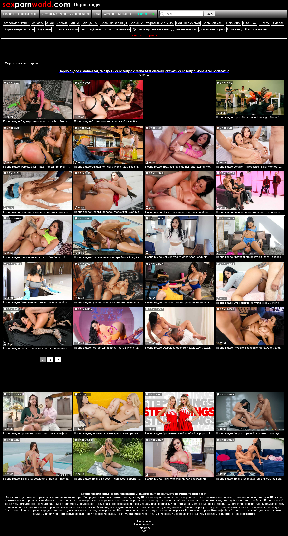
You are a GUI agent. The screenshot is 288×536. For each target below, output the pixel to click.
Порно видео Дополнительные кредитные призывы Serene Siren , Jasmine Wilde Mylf (108, 433)
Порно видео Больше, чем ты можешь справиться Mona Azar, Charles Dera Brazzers (37, 348)
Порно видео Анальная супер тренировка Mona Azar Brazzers (179, 302)
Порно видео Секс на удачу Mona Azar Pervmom (176, 256)
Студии (109, 13)
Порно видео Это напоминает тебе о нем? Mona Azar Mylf (250, 302)
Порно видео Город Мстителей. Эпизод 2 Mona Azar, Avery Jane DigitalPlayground (250, 117)
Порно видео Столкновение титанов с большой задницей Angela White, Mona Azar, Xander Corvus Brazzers (108, 121)
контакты (211, 513)
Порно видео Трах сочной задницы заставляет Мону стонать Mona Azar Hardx (179, 166)
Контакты (124, 13)
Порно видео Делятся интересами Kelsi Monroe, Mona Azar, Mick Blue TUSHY (250, 166)
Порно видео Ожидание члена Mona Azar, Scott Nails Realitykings (108, 166)
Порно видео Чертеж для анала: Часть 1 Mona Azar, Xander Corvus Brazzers (108, 347)
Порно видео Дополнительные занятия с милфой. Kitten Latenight (37, 433)
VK (153, 13)
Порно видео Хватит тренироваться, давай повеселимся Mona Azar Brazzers (250, 256)
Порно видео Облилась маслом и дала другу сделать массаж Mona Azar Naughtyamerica (179, 347)
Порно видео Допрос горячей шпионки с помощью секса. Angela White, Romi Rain (250, 433)
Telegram (141, 13)
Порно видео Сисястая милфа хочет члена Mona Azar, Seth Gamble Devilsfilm (179, 211)
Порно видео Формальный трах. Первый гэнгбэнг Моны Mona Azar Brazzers (37, 166)
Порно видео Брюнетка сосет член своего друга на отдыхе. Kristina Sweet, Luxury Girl (108, 478)
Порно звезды (27, 13)
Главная (8, 13)
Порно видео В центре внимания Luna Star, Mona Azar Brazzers (37, 121)
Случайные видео (54, 13)
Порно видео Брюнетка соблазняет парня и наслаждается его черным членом (37, 478)
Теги (97, 13)
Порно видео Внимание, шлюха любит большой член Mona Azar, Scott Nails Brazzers (37, 257)
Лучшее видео (80, 13)
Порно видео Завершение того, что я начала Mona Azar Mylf (37, 302)
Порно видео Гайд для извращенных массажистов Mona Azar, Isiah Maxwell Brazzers (37, 211)
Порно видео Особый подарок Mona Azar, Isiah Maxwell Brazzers (108, 211)
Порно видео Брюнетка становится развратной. (175, 478)
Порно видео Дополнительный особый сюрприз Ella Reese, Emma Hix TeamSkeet (179, 433)
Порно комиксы (144, 524)
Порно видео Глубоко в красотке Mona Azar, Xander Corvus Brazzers (250, 347)
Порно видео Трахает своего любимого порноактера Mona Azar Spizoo (108, 302)
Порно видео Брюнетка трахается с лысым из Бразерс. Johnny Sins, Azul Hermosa (250, 478)
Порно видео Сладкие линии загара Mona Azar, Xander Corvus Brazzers (108, 257)
